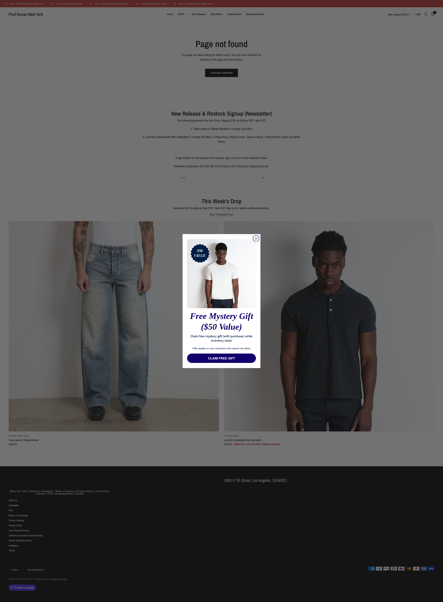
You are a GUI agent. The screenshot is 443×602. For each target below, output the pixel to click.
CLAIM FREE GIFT (221, 358)
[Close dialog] (256, 238)
